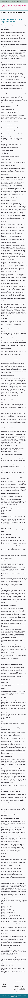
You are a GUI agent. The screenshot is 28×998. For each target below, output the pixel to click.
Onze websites (4, 986)
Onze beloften (4, 985)
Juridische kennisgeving (19, 983)
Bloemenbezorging (5, 12)
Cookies (16, 991)
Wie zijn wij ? (4, 983)
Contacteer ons (5, 1)
